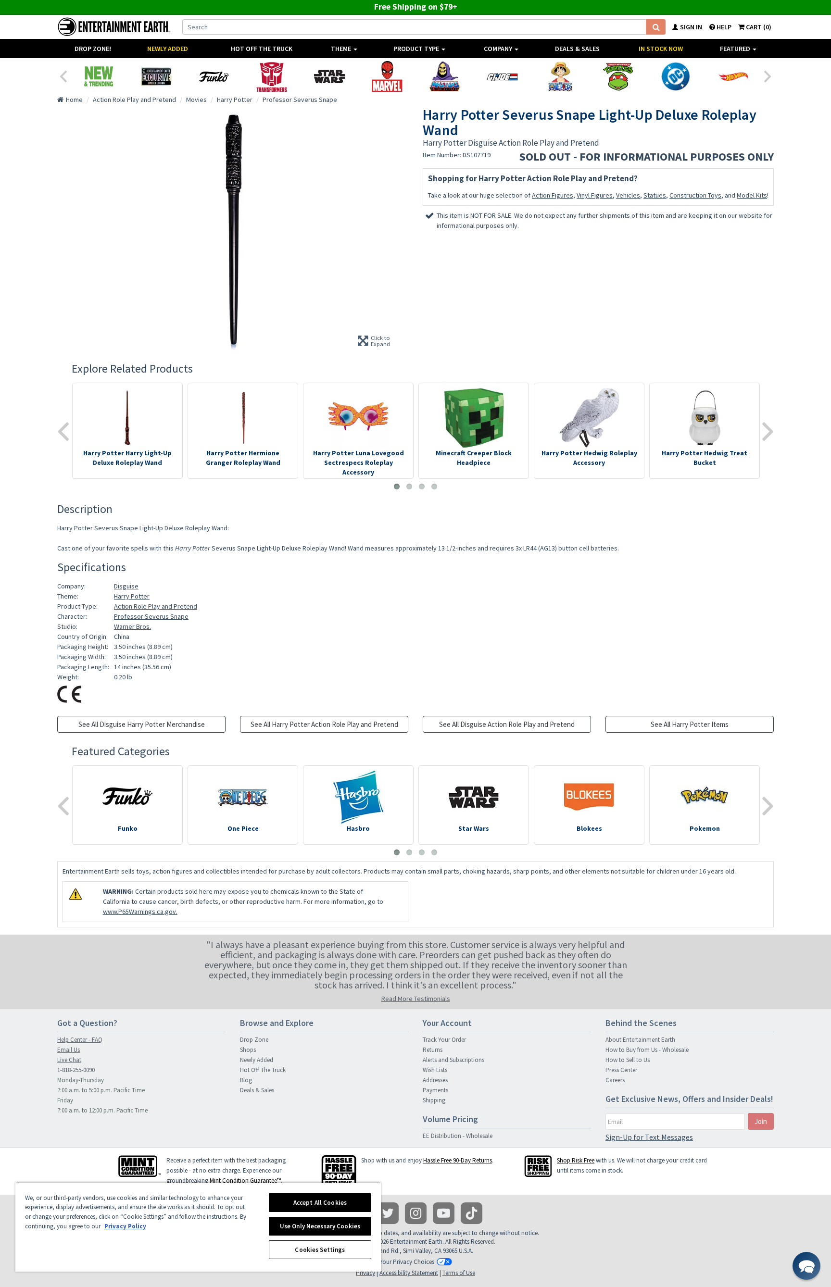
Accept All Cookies (320, 1203)
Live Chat (69, 1060)
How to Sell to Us (627, 1060)
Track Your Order (444, 1040)
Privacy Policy (125, 1226)
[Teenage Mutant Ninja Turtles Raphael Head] (618, 76)
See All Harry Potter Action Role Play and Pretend (324, 724)
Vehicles (628, 195)
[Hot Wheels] (733, 76)
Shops (248, 1050)
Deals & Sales (577, 48)
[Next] (768, 75)
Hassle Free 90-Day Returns (457, 1160)
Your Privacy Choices (406, 1262)
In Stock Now (661, 48)
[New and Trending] (98, 76)
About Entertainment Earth (640, 1040)
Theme (342, 48)
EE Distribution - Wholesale (457, 1136)
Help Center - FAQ (79, 1040)
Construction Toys (695, 195)
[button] (806, 1266)
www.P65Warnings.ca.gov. (140, 911)
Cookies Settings (320, 1250)
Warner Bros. (132, 626)
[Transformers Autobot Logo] (271, 76)
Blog (246, 1080)
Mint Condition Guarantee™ (245, 1180)
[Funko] (214, 76)
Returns (432, 1050)
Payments (435, 1090)
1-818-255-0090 (76, 1070)
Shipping (434, 1100)
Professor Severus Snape (151, 616)
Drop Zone (254, 1040)
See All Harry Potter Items (690, 724)
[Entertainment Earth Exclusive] (156, 76)
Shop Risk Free (575, 1160)
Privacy (365, 1273)
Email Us (68, 1050)
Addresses (435, 1080)
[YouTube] (443, 1213)
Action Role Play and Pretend (155, 606)
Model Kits (752, 195)
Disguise (126, 586)
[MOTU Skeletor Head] (444, 76)
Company (499, 48)
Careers (615, 1080)
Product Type (417, 48)
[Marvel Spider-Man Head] (387, 76)
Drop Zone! (93, 48)
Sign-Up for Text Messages (649, 1137)
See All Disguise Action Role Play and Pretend (507, 724)
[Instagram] (416, 1213)
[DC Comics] (675, 76)
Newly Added (167, 48)
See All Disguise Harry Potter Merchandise (141, 724)
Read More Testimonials (415, 998)
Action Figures (552, 195)
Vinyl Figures (595, 195)
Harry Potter (132, 596)
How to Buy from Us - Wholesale (647, 1050)
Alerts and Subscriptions (453, 1060)
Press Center (621, 1070)
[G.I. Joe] (502, 76)
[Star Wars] (329, 76)
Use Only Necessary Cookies (320, 1226)
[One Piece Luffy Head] (560, 76)
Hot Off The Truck (261, 48)
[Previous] (63, 75)
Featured (736, 48)
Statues (654, 195)
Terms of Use (458, 1273)
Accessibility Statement (408, 1273)
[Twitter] (388, 1213)
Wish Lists (435, 1070)
